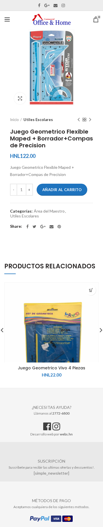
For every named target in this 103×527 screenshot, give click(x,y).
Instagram (63, 5)
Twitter (34, 226)
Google (47, 5)
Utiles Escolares (38, 119)
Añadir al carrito (62, 189)
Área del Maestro (49, 211)
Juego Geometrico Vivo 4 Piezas (51, 368)
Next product (90, 119)
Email (56, 5)
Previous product (79, 119)
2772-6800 (61, 413)
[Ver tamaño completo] (20, 98)
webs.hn (66, 434)
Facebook (39, 5)
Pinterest (59, 226)
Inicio (14, 119)
